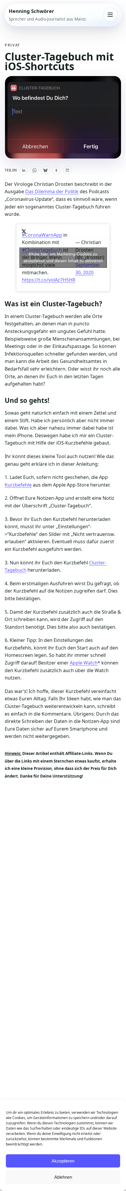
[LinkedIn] (23, 170)
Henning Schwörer (31, 11)
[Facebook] (56, 170)
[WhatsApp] (34, 170)
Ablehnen (63, 1177)
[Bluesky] (45, 170)
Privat (12, 45)
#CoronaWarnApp (42, 235)
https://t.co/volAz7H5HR (48, 280)
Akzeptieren (63, 1160)
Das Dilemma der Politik (52, 191)
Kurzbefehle (18, 485)
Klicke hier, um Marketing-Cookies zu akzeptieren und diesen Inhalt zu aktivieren (63, 257)
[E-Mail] (67, 170)
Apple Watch (84, 663)
